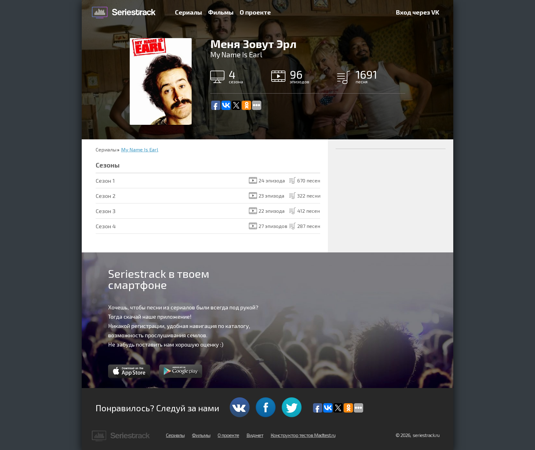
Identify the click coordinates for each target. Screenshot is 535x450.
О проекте (255, 12)
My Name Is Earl (139, 149)
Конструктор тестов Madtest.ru (303, 435)
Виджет (254, 435)
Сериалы (188, 12)
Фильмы (220, 12)
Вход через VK (417, 12)
